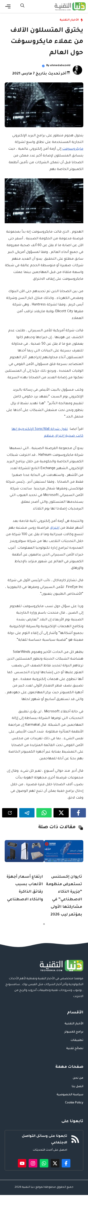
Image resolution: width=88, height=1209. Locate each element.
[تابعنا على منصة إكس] (55, 1163)
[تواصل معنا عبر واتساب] (44, 1163)
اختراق (54, 528)
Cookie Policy (74, 1103)
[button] (22, 6)
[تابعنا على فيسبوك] (66, 1163)
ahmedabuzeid (60, 65)
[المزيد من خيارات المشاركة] (9, 812)
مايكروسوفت (72, 149)
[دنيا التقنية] (70, 6)
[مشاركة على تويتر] (61, 812)
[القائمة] (8, 6)
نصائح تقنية (74, 1048)
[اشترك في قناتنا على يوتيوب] (22, 1163)
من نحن (78, 1078)
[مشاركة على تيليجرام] (26, 812)
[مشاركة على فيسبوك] (78, 812)
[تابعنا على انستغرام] (33, 1163)
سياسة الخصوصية (70, 1094)
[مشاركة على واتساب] (44, 812)
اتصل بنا (77, 1086)
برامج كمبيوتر (73, 1032)
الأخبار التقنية (69, 20)
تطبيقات (77, 1040)
